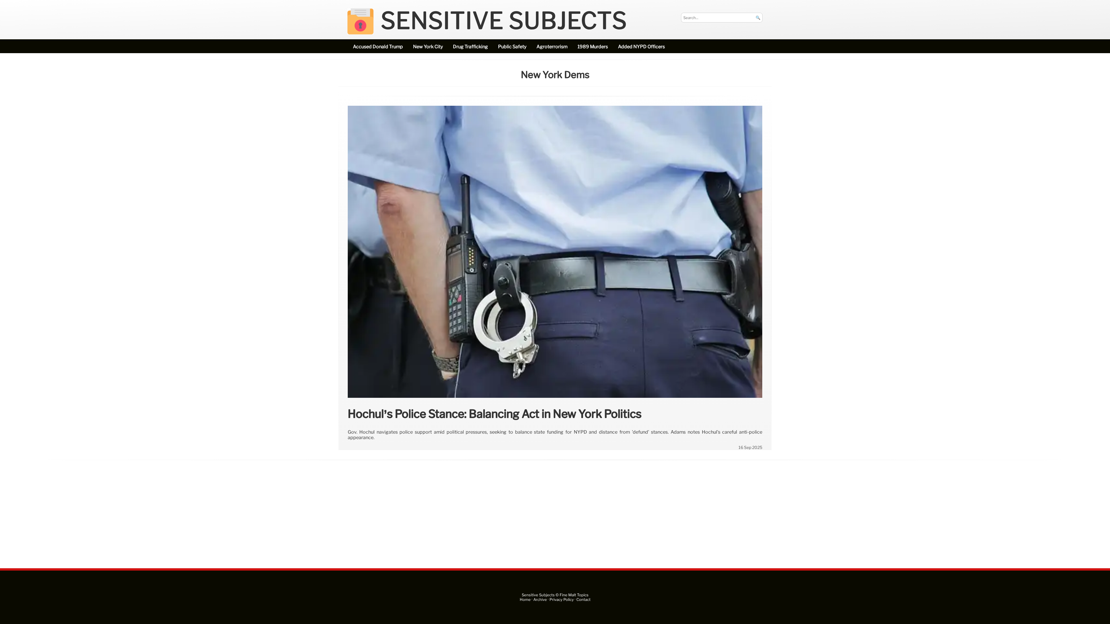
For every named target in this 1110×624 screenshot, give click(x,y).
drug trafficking (470, 46)
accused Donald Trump (378, 46)
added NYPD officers (641, 46)
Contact (583, 599)
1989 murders (593, 46)
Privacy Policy (562, 599)
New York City (428, 46)
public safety (512, 46)
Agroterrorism (551, 46)
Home (525, 599)
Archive (540, 599)
